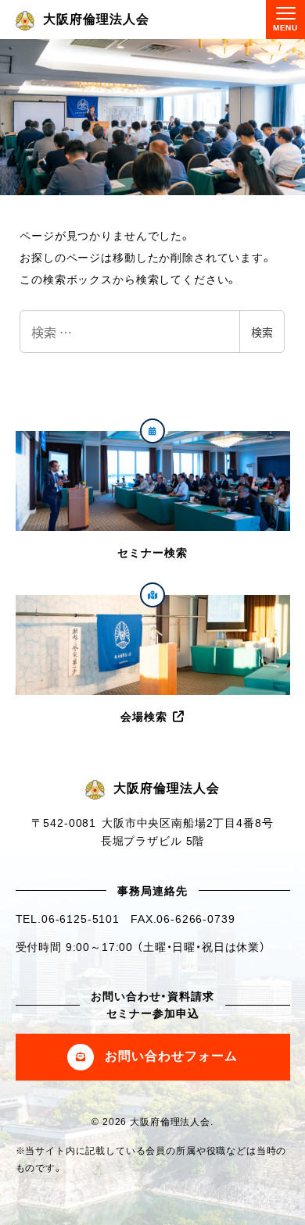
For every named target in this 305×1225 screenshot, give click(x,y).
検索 (262, 332)
